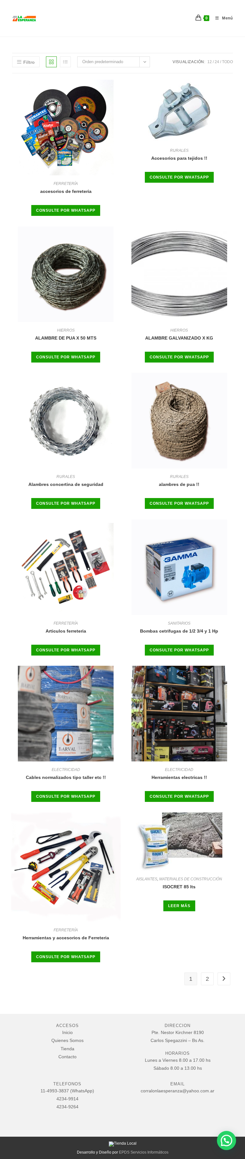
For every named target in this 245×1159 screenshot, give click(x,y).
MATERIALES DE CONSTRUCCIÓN (190, 879)
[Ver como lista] (65, 61)
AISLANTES (146, 879)
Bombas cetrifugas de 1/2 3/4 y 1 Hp (179, 631)
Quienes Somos (67, 1040)
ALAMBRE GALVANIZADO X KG (179, 338)
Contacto (67, 1056)
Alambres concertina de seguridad (65, 484)
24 (217, 62)
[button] (226, 1140)
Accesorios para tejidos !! (179, 158)
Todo (227, 62)
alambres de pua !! (179, 484)
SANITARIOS (179, 623)
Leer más (179, 906)
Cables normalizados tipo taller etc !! (66, 777)
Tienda (67, 1048)
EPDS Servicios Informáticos (143, 1152)
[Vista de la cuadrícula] (51, 61)
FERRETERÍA (66, 183)
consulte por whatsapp (65, 210)
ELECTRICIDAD (66, 769)
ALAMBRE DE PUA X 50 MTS (65, 338)
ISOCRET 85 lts (179, 886)
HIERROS (66, 330)
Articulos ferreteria (66, 631)
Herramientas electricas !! (179, 777)
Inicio (67, 1032)
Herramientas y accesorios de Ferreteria (66, 937)
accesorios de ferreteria (66, 191)
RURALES (179, 150)
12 (209, 62)
